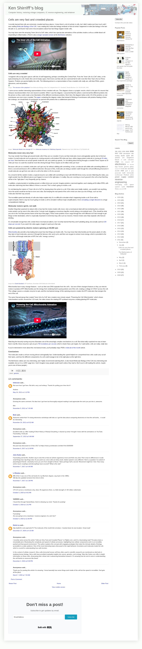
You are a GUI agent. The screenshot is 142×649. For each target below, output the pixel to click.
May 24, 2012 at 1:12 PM (21, 392)
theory (117, 189)
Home (59, 583)
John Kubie (17, 455)
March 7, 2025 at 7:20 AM (21, 575)
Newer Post (12, 583)
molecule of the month (72, 348)
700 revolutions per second (47, 344)
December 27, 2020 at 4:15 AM (23, 530)
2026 (119, 197)
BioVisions (61, 35)
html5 (122, 169)
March (121, 263)
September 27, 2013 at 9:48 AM (23, 436)
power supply (120, 177)
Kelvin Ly (16, 525)
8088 (120, 153)
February (122, 266)
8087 (116, 153)
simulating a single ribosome (91, 200)
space (132, 184)
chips (117, 162)
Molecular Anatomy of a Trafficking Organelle (48, 149)
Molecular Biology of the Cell (26, 26)
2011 (119, 240)
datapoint (127, 162)
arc (132, 156)
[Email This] (17, 371)
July (120, 245)
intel (122, 171)
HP (120, 168)
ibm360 (117, 171)
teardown (130, 187)
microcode (130, 173)
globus (132, 166)
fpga (116, 166)
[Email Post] (11, 370)
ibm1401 (131, 169)
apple (128, 155)
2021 (119, 211)
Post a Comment (16, 579)
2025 (119, 200)
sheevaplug (118, 184)
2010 (119, 269)
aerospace (126, 153)
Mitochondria (12, 232)
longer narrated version (45, 35)
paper (39, 97)
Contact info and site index (123, 23)
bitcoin (117, 159)
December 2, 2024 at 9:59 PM (23, 561)
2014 (119, 231)
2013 (119, 234)
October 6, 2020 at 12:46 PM (22, 519)
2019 (119, 217)
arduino (117, 157)
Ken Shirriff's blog (25, 7)
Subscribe (119, 19)
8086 (132, 151)
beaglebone (130, 157)
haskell (117, 168)
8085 (127, 151)
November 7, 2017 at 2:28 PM (23, 480)
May (120, 257)
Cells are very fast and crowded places (126, 248)
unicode (121, 189)
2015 (119, 228)
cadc (124, 159)
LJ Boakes (16, 473)
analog (117, 155)
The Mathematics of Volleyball (125, 253)
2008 (119, 275)
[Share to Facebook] (23, 371)
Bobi (14, 415)
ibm (126, 169)
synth (123, 187)
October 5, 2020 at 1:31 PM (22, 504)
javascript (118, 173)
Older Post (104, 583)
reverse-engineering (121, 181)
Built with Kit (45, 627)
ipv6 (126, 171)
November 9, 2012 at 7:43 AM (23, 408)
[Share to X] (21, 371)
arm (123, 157)
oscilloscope (118, 175)
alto (132, 153)
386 (116, 151)
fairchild (132, 164)
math (123, 173)
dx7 (133, 162)
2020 (119, 214)
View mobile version (58, 587)
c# (121, 159)
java (132, 171)
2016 (119, 225)
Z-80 (124, 189)
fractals (121, 166)
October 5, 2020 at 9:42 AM (22, 492)
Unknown (16, 383)
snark (125, 184)
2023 (119, 206)
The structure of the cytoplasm (21, 87)
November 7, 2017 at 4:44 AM (23, 466)
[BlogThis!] (19, 371)
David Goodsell (19, 283)
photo (132, 175)
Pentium (126, 175)
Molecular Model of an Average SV (23, 149)
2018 (119, 220)
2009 (119, 272)
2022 (119, 208)
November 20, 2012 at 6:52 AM (23, 422)
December (122, 242)
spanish (117, 187)
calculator (131, 159)
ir (129, 171)
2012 (119, 237)
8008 (123, 151)
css (122, 162)
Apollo (123, 155)
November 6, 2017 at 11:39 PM (23, 448)
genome (16, 373)
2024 (119, 203)
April (120, 260)
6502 (120, 151)
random (131, 177)
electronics (120, 164)
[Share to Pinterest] (25, 371)
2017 (119, 223)
